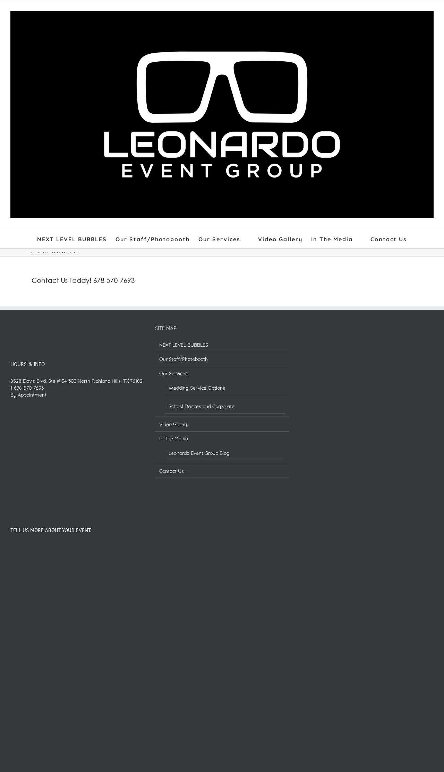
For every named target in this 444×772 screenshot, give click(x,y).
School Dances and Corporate (201, 406)
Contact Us (171, 471)
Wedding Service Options (197, 388)
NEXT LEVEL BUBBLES (183, 345)
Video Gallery (174, 424)
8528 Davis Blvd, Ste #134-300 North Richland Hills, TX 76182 (76, 381)
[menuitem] (76, 238)
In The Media (173, 438)
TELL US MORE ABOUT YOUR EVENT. (50, 530)
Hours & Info (27, 364)
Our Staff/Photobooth (183, 359)
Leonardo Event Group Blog (199, 453)
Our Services (173, 373)
